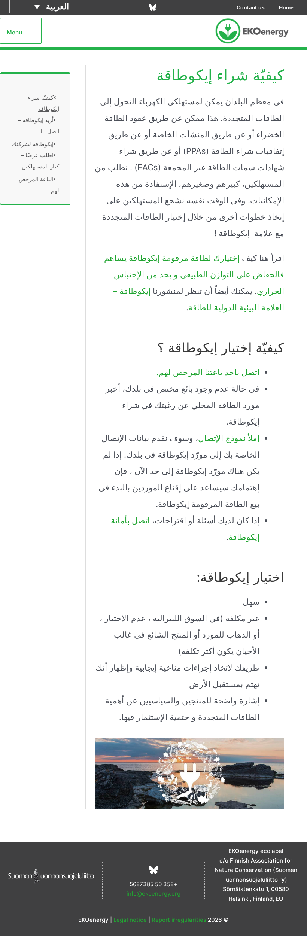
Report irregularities (179, 919)
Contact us (251, 7)
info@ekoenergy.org (153, 893)
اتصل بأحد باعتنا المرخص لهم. (207, 372)
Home (286, 7)
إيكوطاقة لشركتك (33, 144)
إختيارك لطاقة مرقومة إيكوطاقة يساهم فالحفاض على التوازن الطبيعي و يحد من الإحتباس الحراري (194, 274)
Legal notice (130, 919)
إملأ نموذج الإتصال (228, 438)
